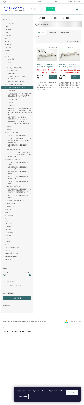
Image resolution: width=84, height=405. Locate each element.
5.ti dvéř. (11, 103)
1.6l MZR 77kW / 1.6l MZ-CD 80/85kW (18, 78)
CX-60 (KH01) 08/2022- (15, 200)
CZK (68, 2)
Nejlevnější (52, 32)
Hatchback (11, 90)
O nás (40, 2)
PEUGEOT (7, 224)
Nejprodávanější (65, 32)
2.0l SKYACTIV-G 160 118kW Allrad (18, 163)
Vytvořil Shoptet (75, 321)
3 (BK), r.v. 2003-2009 (14, 68)
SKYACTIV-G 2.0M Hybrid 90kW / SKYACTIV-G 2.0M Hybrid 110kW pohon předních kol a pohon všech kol (20, 111)
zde (61, 391)
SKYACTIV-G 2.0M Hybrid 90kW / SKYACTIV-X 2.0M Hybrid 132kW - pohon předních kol (20, 155)
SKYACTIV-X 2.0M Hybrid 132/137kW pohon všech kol (18, 118)
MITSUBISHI (8, 215)
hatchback (11, 74)
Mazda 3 (9, 65)
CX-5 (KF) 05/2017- (14, 186)
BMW (6, 33)
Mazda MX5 (11, 203)
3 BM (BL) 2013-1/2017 (15, 84)
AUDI (6, 27)
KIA (5, 53)
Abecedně (41, 37)
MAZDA (7, 56)
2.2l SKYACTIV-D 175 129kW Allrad (18, 182)
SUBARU (7, 236)
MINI (6, 212)
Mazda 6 (9, 127)
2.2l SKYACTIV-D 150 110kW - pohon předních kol (18, 178)
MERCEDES (8, 209)
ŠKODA (7, 242)
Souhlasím (72, 392)
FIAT (6, 38)
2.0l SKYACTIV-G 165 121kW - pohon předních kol (18, 168)
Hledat (50, 9)
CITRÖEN (7, 36)
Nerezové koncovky (11, 256)
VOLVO (7, 250)
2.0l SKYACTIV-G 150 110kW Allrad (18, 146)
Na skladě (12, 282)
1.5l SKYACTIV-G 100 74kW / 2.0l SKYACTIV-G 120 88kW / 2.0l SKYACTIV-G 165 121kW (20, 95)
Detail (52, 77)
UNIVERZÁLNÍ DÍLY (11, 253)
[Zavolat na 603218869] (6, 2)
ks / (17, 298)
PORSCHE (8, 227)
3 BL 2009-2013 (12, 71)
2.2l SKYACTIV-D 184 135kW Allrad (18, 197)
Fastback (11, 106)
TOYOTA (7, 245)
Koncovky (7, 259)
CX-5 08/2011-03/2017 (15, 159)
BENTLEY (7, 30)
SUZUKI (7, 239)
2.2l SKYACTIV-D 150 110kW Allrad (18, 173)
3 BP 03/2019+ (12, 100)
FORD (6, 41)
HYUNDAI (7, 44)
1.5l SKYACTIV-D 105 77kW (17, 135)
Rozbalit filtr (16, 286)
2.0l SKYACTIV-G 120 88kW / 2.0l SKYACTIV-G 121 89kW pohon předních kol (19, 140)
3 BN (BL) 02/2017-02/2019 (16, 87)
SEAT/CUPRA (9, 233)
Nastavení (23, 396)
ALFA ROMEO (9, 24)
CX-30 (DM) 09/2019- (14, 150)
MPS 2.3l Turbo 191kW (16, 81)
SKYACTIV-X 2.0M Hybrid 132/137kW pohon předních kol (19, 123)
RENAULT (7, 230)
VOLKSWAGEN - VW (12, 248)
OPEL (6, 221)
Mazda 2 (9, 62)
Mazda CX (10, 130)
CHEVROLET (8, 47)
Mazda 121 (10, 59)
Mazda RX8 (10, 206)
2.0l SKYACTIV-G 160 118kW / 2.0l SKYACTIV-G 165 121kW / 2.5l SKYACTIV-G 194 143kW (20, 191)
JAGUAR (7, 50)
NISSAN (7, 218)
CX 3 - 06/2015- (12, 133)
